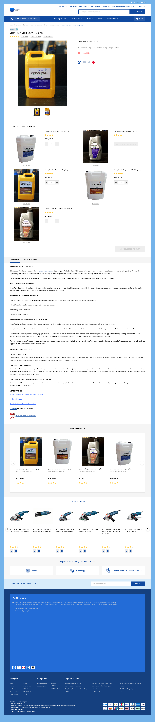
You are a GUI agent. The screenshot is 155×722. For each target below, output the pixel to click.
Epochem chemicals (45, 271)
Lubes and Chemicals (94, 19)
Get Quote (26, 694)
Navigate (14, 678)
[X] (19, 667)
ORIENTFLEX (96, 692)
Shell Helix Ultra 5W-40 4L (132, 529)
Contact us (13, 409)
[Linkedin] (28, 667)
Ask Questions (48, 37)
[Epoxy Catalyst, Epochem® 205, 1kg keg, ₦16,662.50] (93, 451)
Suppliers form (27, 691)
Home (11, 25)
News (113, 7)
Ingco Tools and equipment (73, 686)
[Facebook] (14, 667)
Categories (42, 678)
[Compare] (15, 551)
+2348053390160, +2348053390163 (29, 608)
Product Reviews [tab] (30, 260)
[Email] (84, 62)
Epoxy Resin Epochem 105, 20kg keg (57, 131)
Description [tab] (14, 260)
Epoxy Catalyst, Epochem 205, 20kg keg (127, 170)
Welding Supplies (60, 19)
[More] (66, 6)
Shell (57, 536)
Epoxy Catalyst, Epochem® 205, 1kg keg (58, 208)
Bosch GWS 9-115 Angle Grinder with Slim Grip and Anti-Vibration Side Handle (19, 531)
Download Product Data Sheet (26, 416)
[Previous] (13, 463)
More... (122, 692)
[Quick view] (33, 487)
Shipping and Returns (123, 7)
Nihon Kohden (96, 689)
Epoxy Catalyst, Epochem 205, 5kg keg (57, 170)
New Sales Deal (95, 7)
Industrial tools (112, 19)
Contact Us (72, 7)
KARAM (122, 686)
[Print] (89, 62)
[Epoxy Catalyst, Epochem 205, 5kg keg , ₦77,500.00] (30, 451)
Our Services (83, 7)
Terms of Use (106, 7)
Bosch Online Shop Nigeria (73, 683)
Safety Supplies (76, 19)
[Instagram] (33, 667)
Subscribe (138, 584)
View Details (26, 165)
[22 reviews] (15, 37)
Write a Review (36, 37)
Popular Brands (72, 678)
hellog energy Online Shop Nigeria (102, 683)
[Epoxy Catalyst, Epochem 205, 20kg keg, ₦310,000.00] (62, 451)
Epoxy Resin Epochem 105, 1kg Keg (126, 131)
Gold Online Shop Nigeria (127, 689)
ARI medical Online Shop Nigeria (101, 686)
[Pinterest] (93, 62)
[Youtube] (23, 667)
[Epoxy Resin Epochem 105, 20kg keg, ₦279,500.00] (124, 451)
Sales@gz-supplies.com (26, 611)
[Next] (142, 463)
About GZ (62, 7)
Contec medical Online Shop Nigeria (130, 683)
